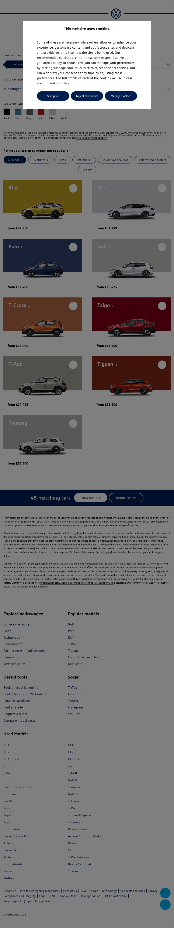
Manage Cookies (121, 96)
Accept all (53, 96)
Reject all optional (87, 96)
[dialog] (87, 464)
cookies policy (59, 83)
